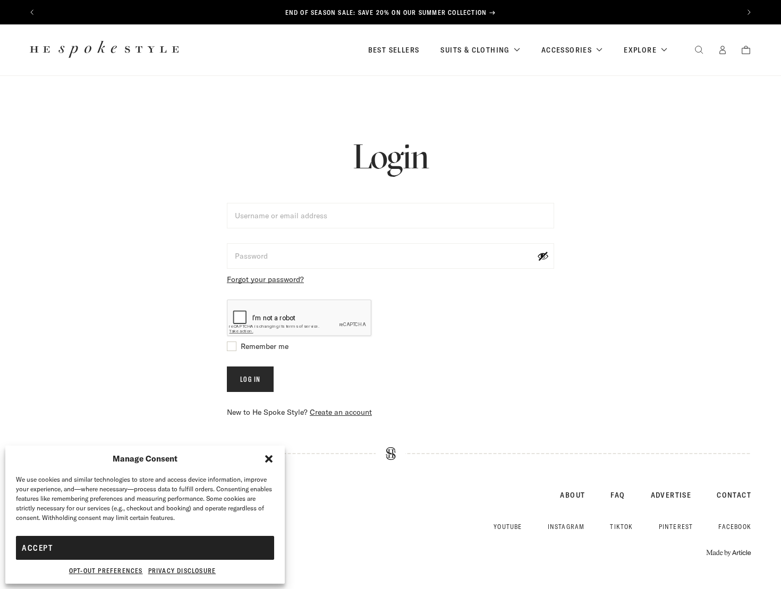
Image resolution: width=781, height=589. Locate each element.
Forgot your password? (265, 279)
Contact (734, 495)
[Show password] (543, 256)
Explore (640, 50)
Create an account (341, 412)
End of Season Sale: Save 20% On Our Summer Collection (386, 12)
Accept (37, 548)
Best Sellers (394, 50)
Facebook (734, 527)
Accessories (566, 50)
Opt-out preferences (106, 571)
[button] (269, 459)
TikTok (621, 527)
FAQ (617, 495)
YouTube (508, 527)
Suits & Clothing (474, 50)
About (572, 495)
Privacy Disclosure (182, 571)
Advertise (671, 495)
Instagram (566, 527)
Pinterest (676, 527)
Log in (250, 379)
